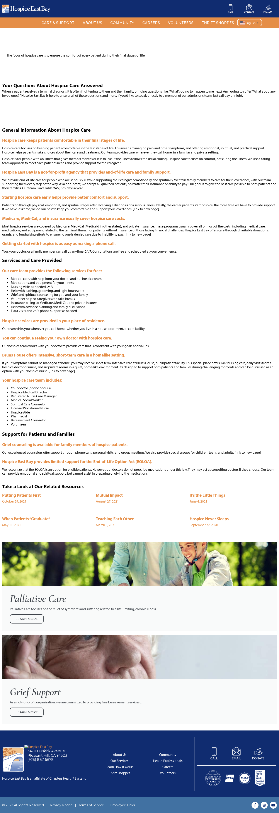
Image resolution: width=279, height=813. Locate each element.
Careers (151, 23)
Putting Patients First (21, 495)
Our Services (119, 761)
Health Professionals (167, 761)
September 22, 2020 (204, 525)
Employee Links (122, 805)
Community (122, 23)
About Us (92, 23)
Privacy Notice (61, 805)
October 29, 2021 (14, 501)
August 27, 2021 (107, 501)
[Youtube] (273, 805)
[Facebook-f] (255, 805)
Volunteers (180, 23)
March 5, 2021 (106, 525)
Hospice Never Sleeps (209, 518)
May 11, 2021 (11, 525)
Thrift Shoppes (218, 23)
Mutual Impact (109, 495)
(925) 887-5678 (40, 760)
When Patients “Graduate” (26, 518)
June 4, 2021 (198, 501)
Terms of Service (91, 805)
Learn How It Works (119, 767)
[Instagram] (264, 805)
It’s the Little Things (207, 495)
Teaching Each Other (115, 518)
